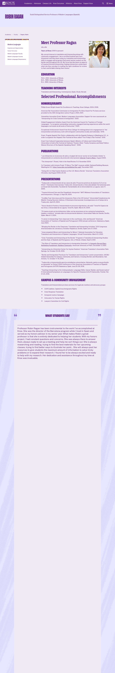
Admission (37, 3)
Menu (110, 3)
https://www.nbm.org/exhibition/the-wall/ (67, 167)
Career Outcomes (12, 51)
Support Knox (88, 3)
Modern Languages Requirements (17, 59)
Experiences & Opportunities (15, 48)
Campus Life (47, 3)
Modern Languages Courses (15, 56)
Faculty (16, 34)
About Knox (78, 3)
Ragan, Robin (24, 34)
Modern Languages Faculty (15, 53)
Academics (28, 3)
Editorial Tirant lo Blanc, (88, 158)
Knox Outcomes (58, 3)
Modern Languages (14, 44)
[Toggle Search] (103, 3)
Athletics (69, 3)
